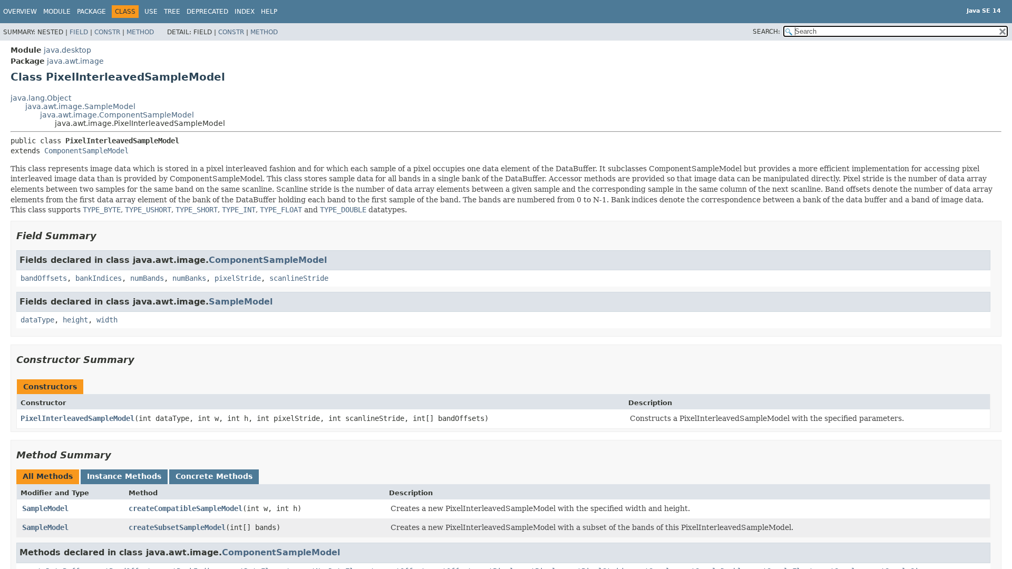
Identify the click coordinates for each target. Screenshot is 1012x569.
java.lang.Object (41, 98)
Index (245, 11)
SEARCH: (766, 31)
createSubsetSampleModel (177, 527)
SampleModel (241, 302)
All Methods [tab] (48, 476)
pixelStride (238, 278)
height (75, 320)
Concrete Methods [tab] (214, 476)
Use (151, 11)
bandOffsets (44, 278)
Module (57, 11)
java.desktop (67, 50)
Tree (172, 11)
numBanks (189, 278)
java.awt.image (75, 61)
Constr (107, 32)
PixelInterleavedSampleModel (77, 418)
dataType (37, 320)
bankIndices (98, 278)
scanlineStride (298, 278)
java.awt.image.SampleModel (80, 106)
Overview (20, 11)
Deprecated (207, 11)
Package (91, 11)
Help (269, 11)
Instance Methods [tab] (124, 476)
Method (140, 32)
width (107, 320)
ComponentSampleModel (86, 150)
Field (79, 32)
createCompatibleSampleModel (185, 508)
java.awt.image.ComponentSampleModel (117, 115)
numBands (147, 278)
